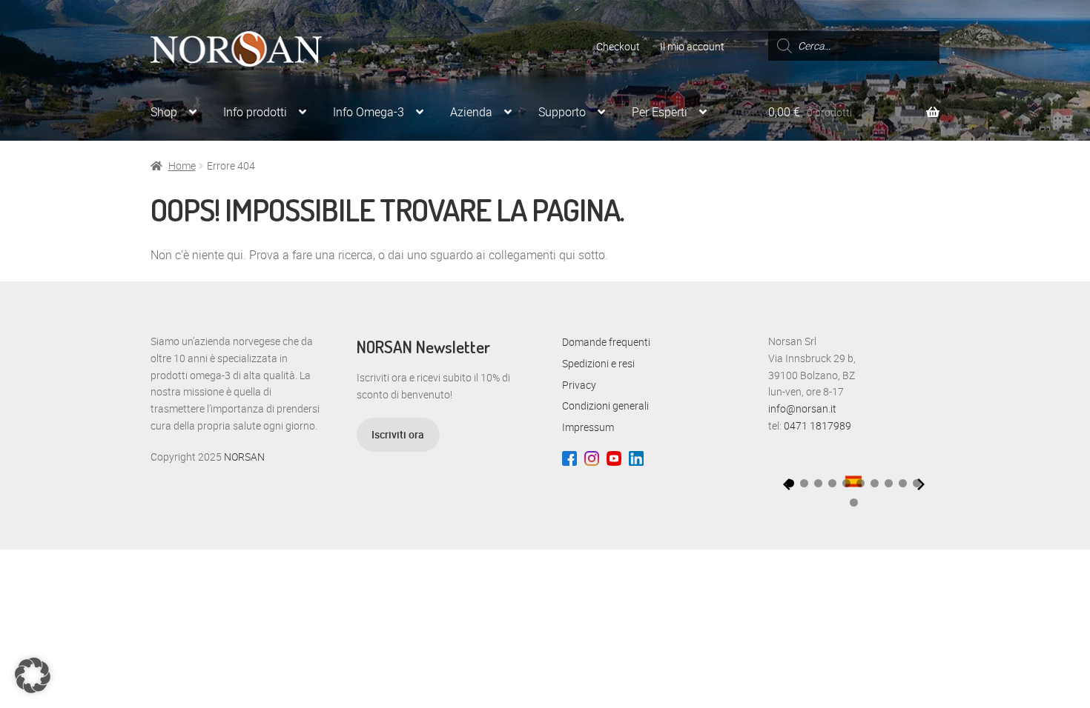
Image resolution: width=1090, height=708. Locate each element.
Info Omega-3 (368, 112)
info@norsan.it (802, 408)
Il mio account (692, 46)
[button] (804, 483)
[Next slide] (921, 484)
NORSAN (244, 457)
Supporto (562, 112)
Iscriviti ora (397, 434)
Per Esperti (659, 112)
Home (182, 165)
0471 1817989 (817, 425)
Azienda (471, 112)
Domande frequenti (606, 342)
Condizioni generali (605, 405)
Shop (164, 112)
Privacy (579, 385)
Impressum (588, 427)
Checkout (618, 46)
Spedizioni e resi (598, 363)
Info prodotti (255, 112)
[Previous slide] (787, 484)
